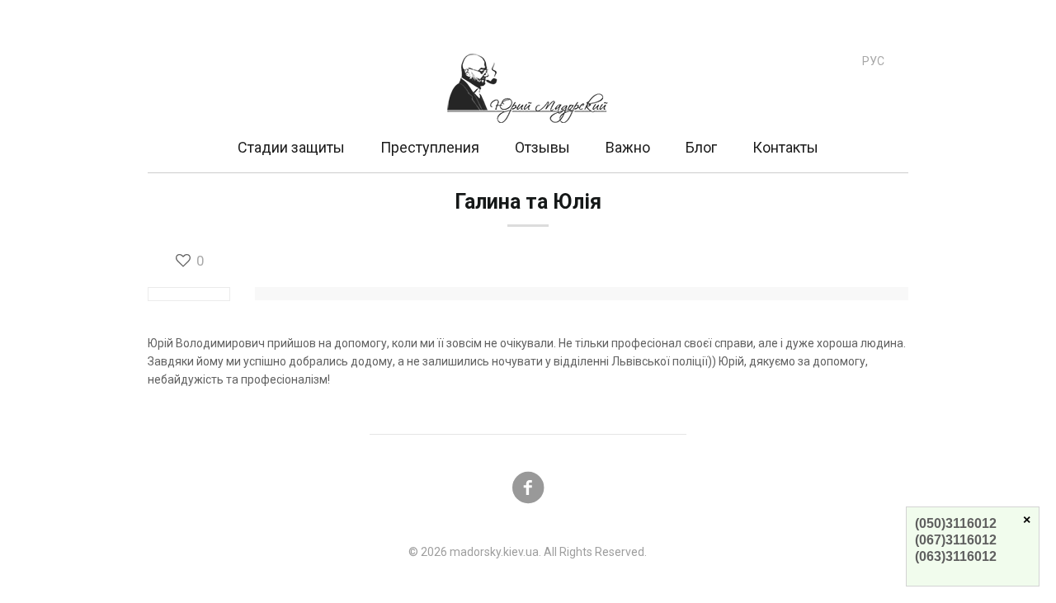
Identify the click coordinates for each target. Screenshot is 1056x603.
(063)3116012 (956, 556)
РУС (873, 61)
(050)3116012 (956, 523)
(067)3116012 (956, 540)
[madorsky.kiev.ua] (528, 71)
